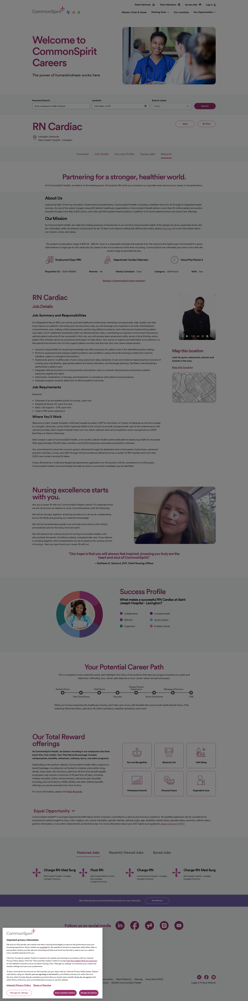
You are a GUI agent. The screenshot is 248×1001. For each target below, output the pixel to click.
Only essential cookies (65, 993)
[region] (52, 963)
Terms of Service (42, 985)
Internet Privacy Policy (19, 985)
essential (44, 947)
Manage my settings (19, 993)
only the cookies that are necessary (81, 961)
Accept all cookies (89, 993)
